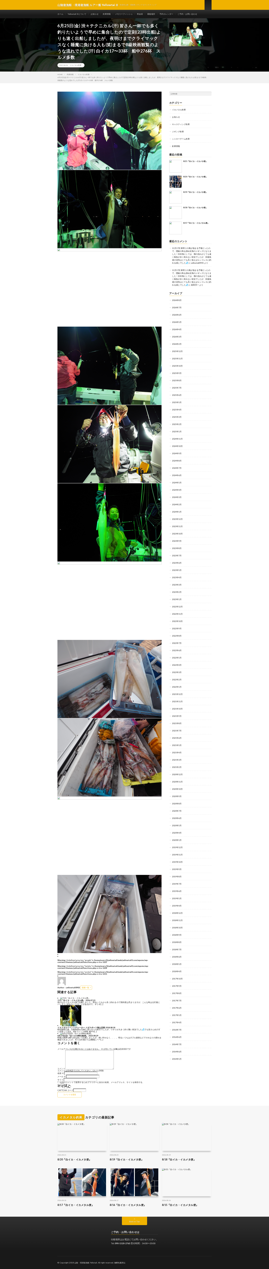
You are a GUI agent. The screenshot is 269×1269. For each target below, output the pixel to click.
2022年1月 (177, 687)
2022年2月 (177, 679)
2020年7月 (177, 811)
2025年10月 (177, 366)
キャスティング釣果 (181, 124)
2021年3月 (177, 760)
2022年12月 (177, 606)
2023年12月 (177, 519)
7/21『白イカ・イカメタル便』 (71, 1000)
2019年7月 (177, 884)
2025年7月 (177, 388)
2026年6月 (177, 315)
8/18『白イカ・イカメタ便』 (195, 207)
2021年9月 (177, 716)
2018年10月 (177, 927)
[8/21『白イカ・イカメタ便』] (175, 166)
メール (61, 1076)
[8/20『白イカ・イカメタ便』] (175, 181)
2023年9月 (177, 541)
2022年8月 (177, 636)
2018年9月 (177, 935)
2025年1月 (177, 431)
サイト (60, 1079)
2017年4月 (177, 1022)
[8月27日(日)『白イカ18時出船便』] (76, 1033)
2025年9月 (177, 373)
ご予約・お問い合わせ (187, 14)
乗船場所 (151, 14)
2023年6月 (177, 563)
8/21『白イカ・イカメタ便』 (195, 161)
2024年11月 (177, 439)
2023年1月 (177, 599)
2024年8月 (177, 460)
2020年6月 (177, 818)
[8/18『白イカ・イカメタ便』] (175, 212)
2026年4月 (177, 329)
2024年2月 (177, 504)
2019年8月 (177, 876)
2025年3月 (177, 417)
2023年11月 (177, 526)
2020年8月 (177, 803)
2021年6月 (177, 738)
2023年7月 (177, 555)
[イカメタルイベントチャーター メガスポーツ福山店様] (70, 1025)
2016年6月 (177, 1037)
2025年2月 (177, 424)
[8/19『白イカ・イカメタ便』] (175, 197)
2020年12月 (177, 774)
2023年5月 (177, 570)
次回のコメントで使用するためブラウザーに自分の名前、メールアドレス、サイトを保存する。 (102, 1082)
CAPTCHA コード (65, 1090)
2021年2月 (177, 767)
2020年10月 (177, 789)
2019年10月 (177, 862)
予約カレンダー (166, 14)
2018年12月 (177, 913)
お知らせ (94, 14)
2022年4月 (177, 665)
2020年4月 (177, 833)
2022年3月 (177, 672)
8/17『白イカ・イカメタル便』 (196, 223)
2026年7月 (177, 307)
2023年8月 (177, 548)
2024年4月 (177, 490)
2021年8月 (177, 723)
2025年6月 (177, 395)
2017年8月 (177, 993)
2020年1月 (177, 840)
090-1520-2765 (122, 1243)
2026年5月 (177, 322)
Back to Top (134, 1221)
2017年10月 (177, 978)
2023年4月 (177, 577)
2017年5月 (177, 1015)
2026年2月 (177, 344)
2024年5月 (177, 482)
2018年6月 (177, 957)
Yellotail (93, 1263)
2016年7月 (177, 1030)
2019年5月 (177, 898)
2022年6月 (177, 650)
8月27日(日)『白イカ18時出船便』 (72, 1035)
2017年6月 (177, 1008)
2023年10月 (177, 533)
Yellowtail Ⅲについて (77, 14)
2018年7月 (177, 949)
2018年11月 (177, 920)
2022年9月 (177, 628)
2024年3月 (177, 497)
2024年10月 (177, 446)
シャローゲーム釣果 (181, 139)
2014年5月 (177, 1059)
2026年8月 (177, 300)
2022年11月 (177, 614)
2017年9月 (177, 986)
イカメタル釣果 (75, 65)
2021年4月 (177, 752)
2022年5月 (177, 657)
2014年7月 (177, 1044)
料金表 (140, 14)
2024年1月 (177, 512)
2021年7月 (177, 730)
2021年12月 (177, 694)
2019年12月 (177, 847)
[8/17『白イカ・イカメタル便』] (175, 228)
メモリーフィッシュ (124, 14)
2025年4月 (177, 409)
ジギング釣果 (178, 131)
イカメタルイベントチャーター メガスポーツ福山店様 (81, 1027)
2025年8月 (177, 380)
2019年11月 (177, 854)
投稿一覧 (85, 987)
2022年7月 (177, 643)
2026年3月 (177, 336)
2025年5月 (177, 402)
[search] (209, 94)
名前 (60, 1073)
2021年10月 (177, 709)
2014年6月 (177, 1051)
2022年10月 (177, 621)
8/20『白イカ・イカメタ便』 (195, 177)
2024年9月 (177, 453)
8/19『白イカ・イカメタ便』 (195, 192)
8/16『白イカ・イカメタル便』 (128, 1204)
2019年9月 (177, 869)
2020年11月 (177, 781)
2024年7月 (177, 468)
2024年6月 (177, 475)
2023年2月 (177, 592)
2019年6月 (177, 891)
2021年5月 (177, 745)
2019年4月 (177, 906)
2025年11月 (177, 358)
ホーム (60, 14)
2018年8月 (177, 942)
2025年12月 (177, 351)
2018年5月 (177, 964)
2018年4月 (177, 971)
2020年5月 (177, 825)
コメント (61, 1068)
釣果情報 (107, 14)
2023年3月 (177, 585)
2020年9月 (177, 796)
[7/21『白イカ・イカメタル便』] (75, 998)
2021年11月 (177, 701)
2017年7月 (177, 1000)
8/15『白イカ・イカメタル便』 (180, 1204)
